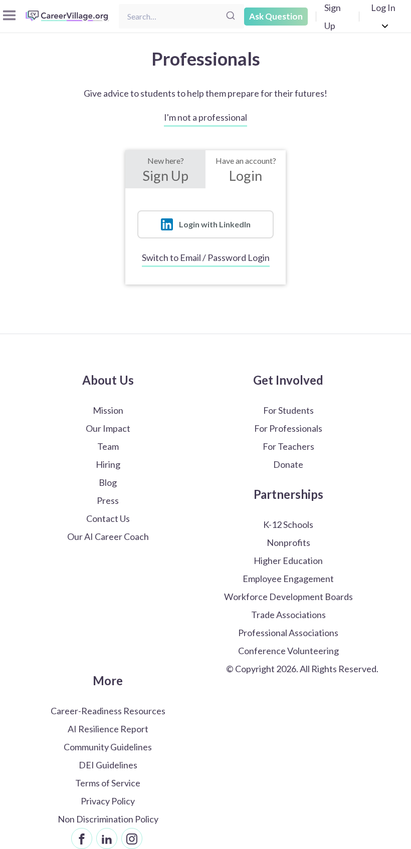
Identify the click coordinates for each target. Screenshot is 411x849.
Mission (108, 410)
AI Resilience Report (108, 728)
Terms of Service (107, 782)
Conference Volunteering (288, 650)
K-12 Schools (288, 524)
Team (108, 446)
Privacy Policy (108, 800)
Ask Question (276, 16)
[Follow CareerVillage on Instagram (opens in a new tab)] (131, 838)
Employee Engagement (288, 578)
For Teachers (288, 446)
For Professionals (288, 428)
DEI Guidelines (108, 764)
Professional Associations (288, 632)
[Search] (231, 16)
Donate (288, 464)
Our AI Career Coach (108, 536)
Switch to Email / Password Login (206, 257)
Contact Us (108, 518)
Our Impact (108, 428)
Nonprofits (288, 542)
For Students (288, 410)
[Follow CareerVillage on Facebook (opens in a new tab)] (81, 838)
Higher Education (288, 560)
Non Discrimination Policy (108, 818)
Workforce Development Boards (288, 596)
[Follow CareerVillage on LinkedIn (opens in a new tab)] (106, 838)
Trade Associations (288, 614)
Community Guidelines (108, 746)
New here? (165, 170)
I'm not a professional (205, 117)
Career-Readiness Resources (108, 710)
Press (108, 500)
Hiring (108, 464)
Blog (108, 482)
